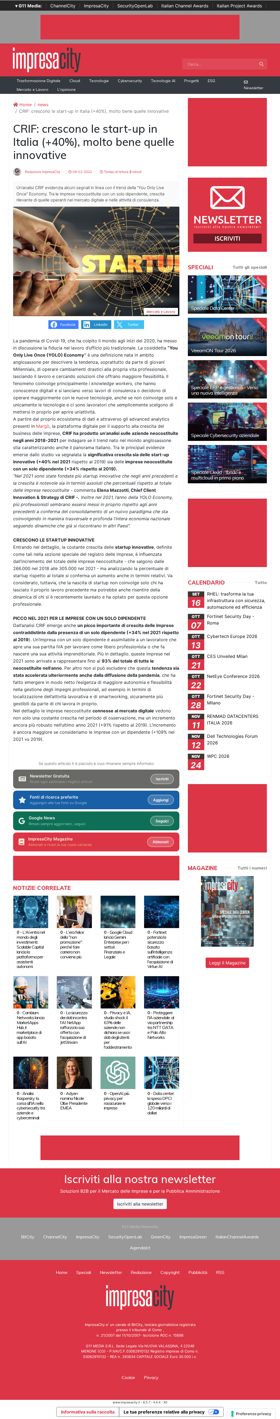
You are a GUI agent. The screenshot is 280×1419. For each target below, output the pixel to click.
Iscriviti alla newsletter (140, 1204)
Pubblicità (197, 1272)
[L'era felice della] (74, 911)
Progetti (191, 80)
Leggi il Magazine (227, 963)
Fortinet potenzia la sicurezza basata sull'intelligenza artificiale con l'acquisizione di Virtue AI (160, 949)
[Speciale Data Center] (227, 294)
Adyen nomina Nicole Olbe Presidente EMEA (74, 1101)
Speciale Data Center (212, 308)
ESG (211, 80)
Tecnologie (99, 80)
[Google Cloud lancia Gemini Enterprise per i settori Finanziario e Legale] (118, 911)
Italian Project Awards (239, 5)
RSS (220, 1272)
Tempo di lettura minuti (122, 172)
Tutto (261, 582)
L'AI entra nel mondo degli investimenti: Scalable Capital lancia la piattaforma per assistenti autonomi (31, 949)
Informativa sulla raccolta (88, 1412)
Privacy (151, 1377)
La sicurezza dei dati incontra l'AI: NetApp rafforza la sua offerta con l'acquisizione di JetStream (73, 1027)
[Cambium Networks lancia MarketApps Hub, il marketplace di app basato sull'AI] (30, 992)
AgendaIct (140, 1247)
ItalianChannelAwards (237, 1236)
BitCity (27, 1236)
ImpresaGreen (193, 1236)
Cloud (74, 80)
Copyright (170, 1272)
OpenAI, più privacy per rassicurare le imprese (116, 1101)
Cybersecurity (130, 80)
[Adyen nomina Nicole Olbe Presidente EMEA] (74, 1072)
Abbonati (160, 842)
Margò (42, 426)
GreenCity (161, 1236)
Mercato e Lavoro (32, 89)
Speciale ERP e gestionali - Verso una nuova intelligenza (224, 390)
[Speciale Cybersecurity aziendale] (227, 422)
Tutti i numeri (252, 868)
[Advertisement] (140, 1147)
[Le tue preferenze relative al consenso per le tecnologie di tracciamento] (251, 1414)
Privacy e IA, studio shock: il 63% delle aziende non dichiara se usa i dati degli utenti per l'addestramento (118, 1030)
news (43, 104)
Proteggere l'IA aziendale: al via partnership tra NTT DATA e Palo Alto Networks (160, 1025)
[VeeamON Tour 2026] (227, 337)
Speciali (83, 1272)
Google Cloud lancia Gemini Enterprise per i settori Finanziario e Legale (118, 944)
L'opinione (66, 89)
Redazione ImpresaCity (42, 172)
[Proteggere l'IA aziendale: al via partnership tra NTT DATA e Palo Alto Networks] (161, 992)
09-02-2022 (82, 172)
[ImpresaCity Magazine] (227, 911)
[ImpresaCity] (47, 59)
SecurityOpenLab (135, 5)
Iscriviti (162, 779)
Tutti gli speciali (249, 267)
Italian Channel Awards (184, 5)
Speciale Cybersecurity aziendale (225, 435)
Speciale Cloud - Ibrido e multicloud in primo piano (217, 475)
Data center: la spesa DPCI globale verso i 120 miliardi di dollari (160, 1103)
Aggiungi (160, 800)
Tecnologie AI (163, 80)
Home (25, 104)
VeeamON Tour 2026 (213, 350)
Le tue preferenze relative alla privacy (164, 1412)
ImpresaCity (96, 5)
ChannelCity (62, 5)
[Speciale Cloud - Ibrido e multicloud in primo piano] (227, 464)
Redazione (141, 1272)
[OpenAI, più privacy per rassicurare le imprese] (118, 1072)
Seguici (162, 821)
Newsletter (253, 87)
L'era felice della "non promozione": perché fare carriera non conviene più (72, 944)
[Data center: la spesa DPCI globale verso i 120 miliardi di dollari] (161, 1072)
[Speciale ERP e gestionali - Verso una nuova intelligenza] (227, 379)
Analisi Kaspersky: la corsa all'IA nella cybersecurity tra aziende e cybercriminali (31, 1106)
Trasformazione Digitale (38, 80)
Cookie (128, 1377)
